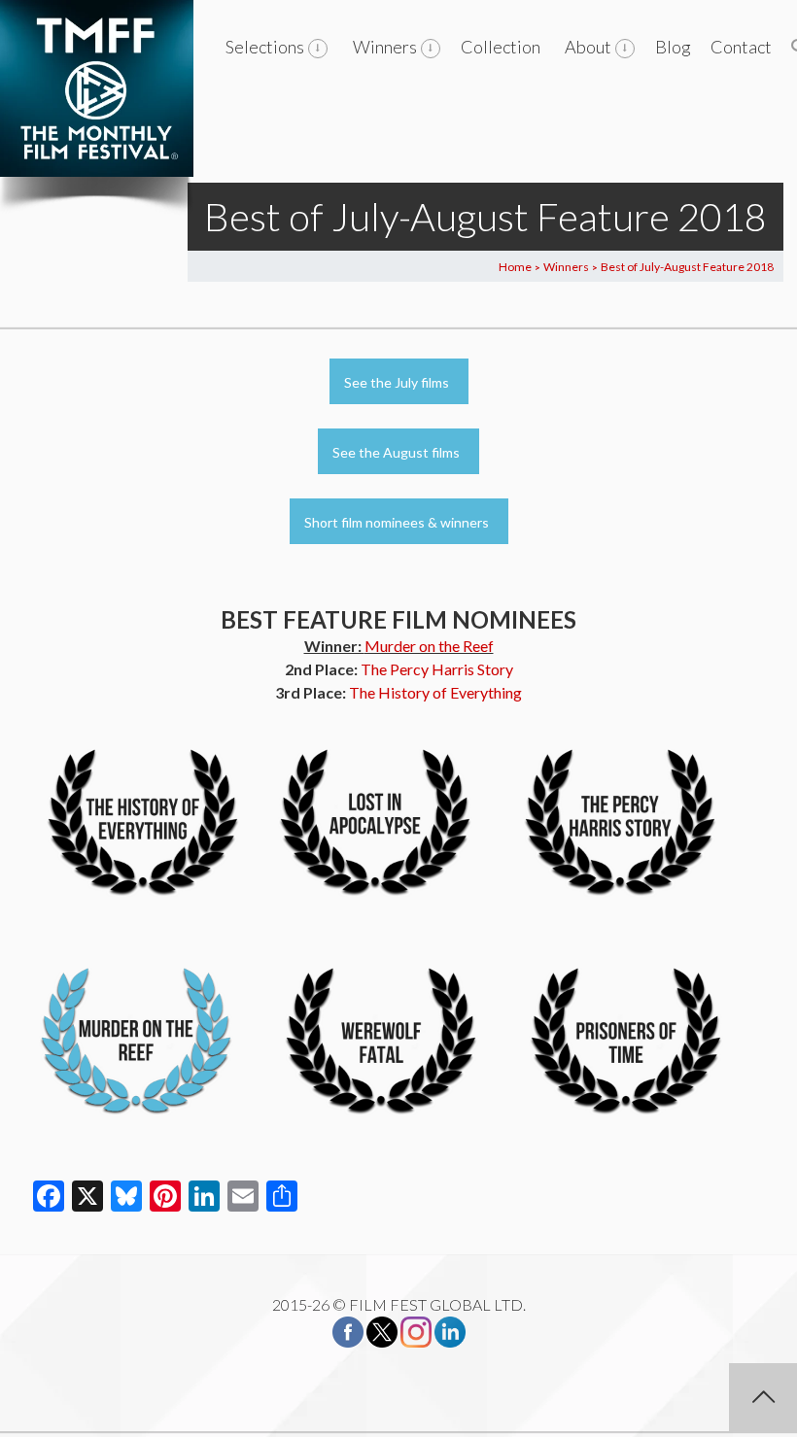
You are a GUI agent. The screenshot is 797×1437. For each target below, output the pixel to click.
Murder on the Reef (429, 645)
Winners (385, 46)
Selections (264, 46)
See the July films (396, 382)
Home (515, 266)
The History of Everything (435, 692)
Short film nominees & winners (396, 522)
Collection (500, 46)
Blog (673, 46)
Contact (741, 46)
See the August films (396, 452)
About (588, 46)
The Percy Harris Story (437, 669)
